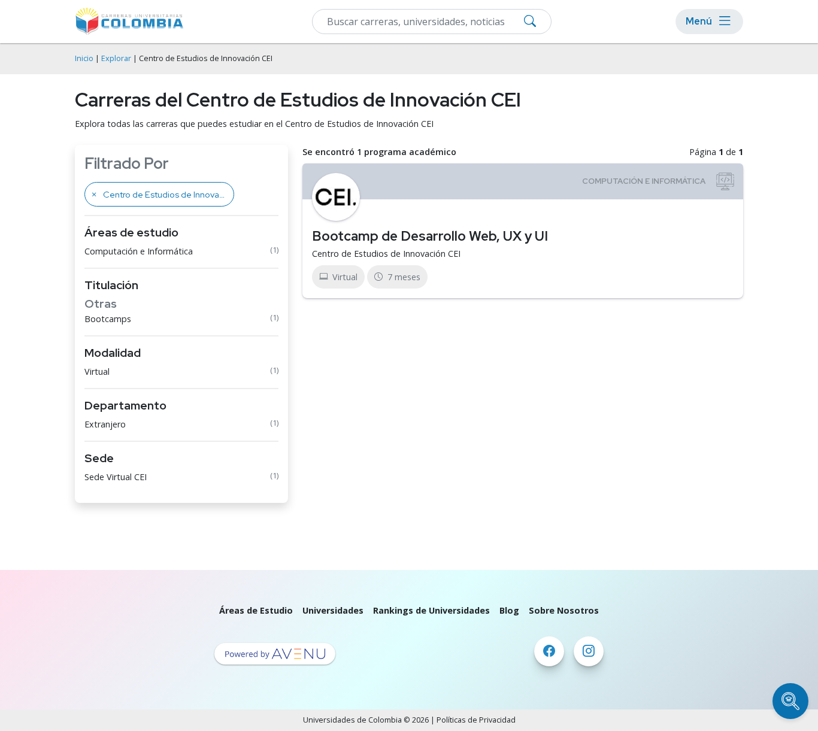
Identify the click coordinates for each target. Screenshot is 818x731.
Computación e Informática (138, 251)
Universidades (332, 610)
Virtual (97, 371)
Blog (509, 610)
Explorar (116, 58)
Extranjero (105, 424)
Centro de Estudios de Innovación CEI (386, 253)
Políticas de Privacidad (476, 720)
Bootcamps (107, 318)
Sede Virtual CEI (115, 477)
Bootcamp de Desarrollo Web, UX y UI (430, 236)
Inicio (84, 58)
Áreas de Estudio (256, 610)
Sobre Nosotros (564, 610)
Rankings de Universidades (431, 610)
